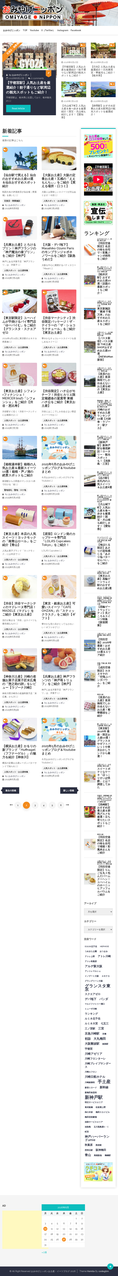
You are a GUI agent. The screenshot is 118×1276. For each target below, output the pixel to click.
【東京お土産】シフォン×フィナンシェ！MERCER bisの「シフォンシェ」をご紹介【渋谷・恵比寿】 (19, 398)
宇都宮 (89, 1048)
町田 (87, 1131)
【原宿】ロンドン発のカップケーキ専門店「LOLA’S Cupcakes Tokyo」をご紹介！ (58, 539)
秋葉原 (89, 1144)
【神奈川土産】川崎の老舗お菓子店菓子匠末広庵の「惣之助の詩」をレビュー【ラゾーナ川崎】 (19, 682)
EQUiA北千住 (91, 946)
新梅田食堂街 (91, 1092)
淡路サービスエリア (94, 1122)
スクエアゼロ (92, 994)
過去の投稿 (10, 790)
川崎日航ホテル (95, 1076)
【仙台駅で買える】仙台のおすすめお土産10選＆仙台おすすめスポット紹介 (19, 180)
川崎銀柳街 (90, 1082)
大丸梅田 (100, 1038)
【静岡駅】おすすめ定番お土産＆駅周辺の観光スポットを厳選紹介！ (103, 110)
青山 (88, 1155)
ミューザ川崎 (91, 1008)
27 (64, 1239)
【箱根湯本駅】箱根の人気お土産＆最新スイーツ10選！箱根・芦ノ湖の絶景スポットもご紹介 (19, 469)
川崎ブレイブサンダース (98, 1065)
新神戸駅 (94, 1097)
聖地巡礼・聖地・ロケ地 (15, 490)
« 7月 (44, 1252)
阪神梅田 (101, 1149)
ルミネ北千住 (92, 1018)
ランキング (91, 1013)
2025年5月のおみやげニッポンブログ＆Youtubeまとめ (59, 749)
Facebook (76, 30)
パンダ (103, 999)
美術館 (99, 1145)
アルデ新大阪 (93, 966)
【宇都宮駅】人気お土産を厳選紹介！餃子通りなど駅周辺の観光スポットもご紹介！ (28, 87)
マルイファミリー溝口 (95, 1004)
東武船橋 (89, 1107)
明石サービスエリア (94, 1102)
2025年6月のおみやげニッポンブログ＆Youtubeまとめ (59, 467)
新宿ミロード (91, 1087)
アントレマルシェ (93, 971)
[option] (29, 79)
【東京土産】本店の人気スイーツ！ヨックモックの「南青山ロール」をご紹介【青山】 (19, 539)
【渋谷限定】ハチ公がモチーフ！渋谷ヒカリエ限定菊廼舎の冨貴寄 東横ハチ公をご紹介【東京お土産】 (58, 398)
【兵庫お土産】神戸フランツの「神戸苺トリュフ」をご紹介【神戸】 (58, 680)
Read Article (18, 108)
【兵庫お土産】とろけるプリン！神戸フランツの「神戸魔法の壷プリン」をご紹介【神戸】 (19, 250)
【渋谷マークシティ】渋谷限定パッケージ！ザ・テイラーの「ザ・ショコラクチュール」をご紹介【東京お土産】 (58, 325)
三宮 (101, 1028)
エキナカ (106, 976)
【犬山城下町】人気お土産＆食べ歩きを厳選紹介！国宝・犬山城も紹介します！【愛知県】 (73, 111)
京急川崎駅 (92, 1033)
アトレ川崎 (104, 956)
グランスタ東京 (97, 987)
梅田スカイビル (103, 1112)
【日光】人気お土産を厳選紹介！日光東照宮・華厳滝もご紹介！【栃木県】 (103, 71)
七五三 (105, 1023)
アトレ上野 (90, 956)
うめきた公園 (91, 951)
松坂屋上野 (101, 1107)
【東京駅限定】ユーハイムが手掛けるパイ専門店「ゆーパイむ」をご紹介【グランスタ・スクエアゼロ (19, 325)
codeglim (103, 1271)
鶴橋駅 (108, 1155)
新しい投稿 (68, 790)
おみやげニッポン (11, 30)
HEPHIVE (104, 946)
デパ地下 (90, 999)
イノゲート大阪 (92, 976)
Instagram (62, 30)
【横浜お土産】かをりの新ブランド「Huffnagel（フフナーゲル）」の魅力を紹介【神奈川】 (19, 751)
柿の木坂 (89, 1112)
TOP (25, 30)
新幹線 (104, 1087)
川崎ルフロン (91, 1071)
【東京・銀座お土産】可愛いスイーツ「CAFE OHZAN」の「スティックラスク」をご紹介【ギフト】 (58, 611)
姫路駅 (105, 1044)
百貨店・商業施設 (13, 47)
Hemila (91, 1271)
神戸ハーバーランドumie (97, 1138)
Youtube (34, 30)
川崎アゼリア (93, 1053)
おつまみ (104, 951)
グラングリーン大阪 (94, 981)
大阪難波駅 (92, 1043)
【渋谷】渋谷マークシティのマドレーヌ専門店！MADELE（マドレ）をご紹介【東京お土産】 (19, 609)
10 (45, 1229)
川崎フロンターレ (95, 1058)
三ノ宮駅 (90, 1028)
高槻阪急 (98, 1155)
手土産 (104, 1081)
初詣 (88, 1038)
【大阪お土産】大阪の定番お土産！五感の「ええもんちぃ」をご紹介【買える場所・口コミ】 (58, 180)
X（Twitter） (48, 30)
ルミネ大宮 (91, 1023)
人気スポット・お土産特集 (55, 201)
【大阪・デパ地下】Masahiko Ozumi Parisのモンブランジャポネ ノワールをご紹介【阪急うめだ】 (58, 252)
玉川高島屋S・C (101, 1127)
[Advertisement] (25, 1230)
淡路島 (88, 1127)
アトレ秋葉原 (91, 961)
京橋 (104, 1033)
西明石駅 (89, 1150)
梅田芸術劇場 (91, 1117)
